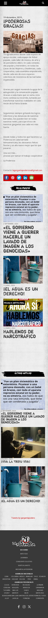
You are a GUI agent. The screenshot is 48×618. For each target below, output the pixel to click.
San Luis (15, 590)
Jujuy (7, 598)
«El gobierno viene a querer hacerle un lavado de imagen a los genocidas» (21, 239)
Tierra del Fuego (40, 595)
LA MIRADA (24, 557)
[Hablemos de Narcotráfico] (23, 312)
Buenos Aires (6, 595)
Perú (29, 579)
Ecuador (42, 576)
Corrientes (40, 598)
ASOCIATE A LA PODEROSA (24, 569)
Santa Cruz (40, 593)
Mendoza (26, 587)
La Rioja (15, 598)
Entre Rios (15, 585)
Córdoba (6, 587)
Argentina (6, 579)
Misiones (40, 590)
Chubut (6, 593)
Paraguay (29, 576)
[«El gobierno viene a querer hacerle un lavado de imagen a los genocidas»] (23, 208)
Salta (26, 593)
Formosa (26, 598)
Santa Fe (15, 593)
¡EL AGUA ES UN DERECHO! (20, 291)
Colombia (15, 576)
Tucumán (6, 590)
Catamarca (40, 587)
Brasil (36, 579)
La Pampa (40, 585)
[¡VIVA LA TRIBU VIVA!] (23, 442)
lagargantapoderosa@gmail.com (27, 170)
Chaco (26, 590)
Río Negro (26, 585)
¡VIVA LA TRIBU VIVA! (15, 462)
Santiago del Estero (26, 595)
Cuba (6, 576)
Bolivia (22, 579)
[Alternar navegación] (5, 3)
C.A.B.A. (6, 585)
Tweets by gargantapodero (23, 518)
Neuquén (15, 587)
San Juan (15, 595)
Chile (36, 576)
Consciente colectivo (24, 561)
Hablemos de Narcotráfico (19, 334)
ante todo (24, 554)
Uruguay (15, 579)
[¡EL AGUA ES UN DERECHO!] (23, 270)
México (22, 576)
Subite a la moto (24, 565)
